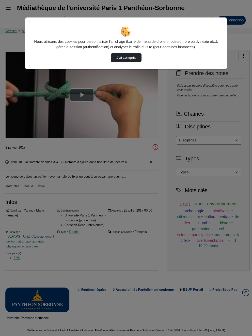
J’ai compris (126, 58)
